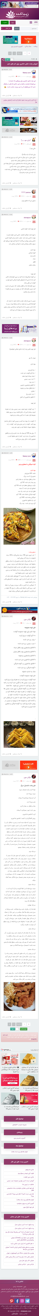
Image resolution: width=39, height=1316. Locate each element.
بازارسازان (15, 1313)
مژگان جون (27, 619)
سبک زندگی (28, 46)
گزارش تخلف (5, 96)
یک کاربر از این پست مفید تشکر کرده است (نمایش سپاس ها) (20, 101)
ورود (12, 23)
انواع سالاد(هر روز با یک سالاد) (20, 1152)
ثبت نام (5, 1035)
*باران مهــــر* (26, 140)
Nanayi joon (27, 73)
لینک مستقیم (16, 96)
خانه (36, 22)
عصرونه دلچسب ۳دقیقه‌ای (19, 1125)
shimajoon (27, 218)
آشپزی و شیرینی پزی (16, 46)
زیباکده (36, 46)
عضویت (5, 23)
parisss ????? (26, 192)
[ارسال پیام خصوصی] (34, 77)
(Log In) (33, 1039)
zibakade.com (26, 1311)
